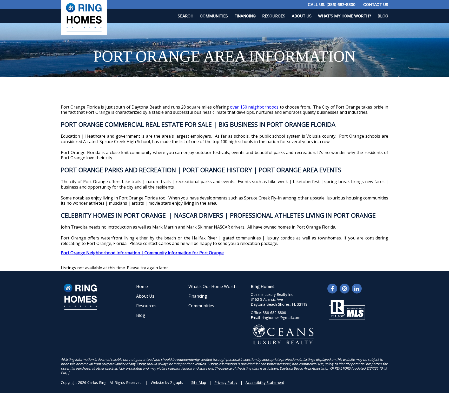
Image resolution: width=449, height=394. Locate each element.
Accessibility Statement (265, 382)
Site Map (198, 382)
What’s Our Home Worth (212, 286)
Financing (245, 16)
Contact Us (375, 4)
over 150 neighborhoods (254, 107)
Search (185, 16)
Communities (214, 16)
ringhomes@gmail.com (281, 317)
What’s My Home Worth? (344, 16)
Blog (383, 16)
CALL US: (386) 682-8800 (331, 4)
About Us (302, 16)
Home (142, 286)
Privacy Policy (225, 382)
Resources (273, 16)
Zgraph (176, 382)
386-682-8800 (274, 312)
